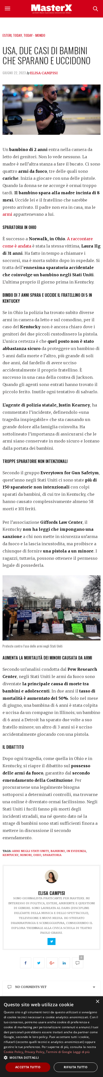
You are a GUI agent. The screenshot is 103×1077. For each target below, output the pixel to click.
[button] (51, 1057)
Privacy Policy (34, 1052)
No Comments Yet (30, 987)
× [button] (97, 1002)
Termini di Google (59, 1052)
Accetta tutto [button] (27, 1067)
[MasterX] (51, 9)
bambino (57, 851)
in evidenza (76, 851)
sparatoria (52, 855)
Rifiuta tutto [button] (76, 1067)
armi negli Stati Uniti (30, 851)
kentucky (10, 855)
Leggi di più (81, 1052)
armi (7, 214)
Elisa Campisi (44, 73)
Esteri (7, 35)
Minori (26, 855)
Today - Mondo (34, 35)
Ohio (37, 855)
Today (17, 35)
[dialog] (51, 1036)
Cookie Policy (13, 1052)
